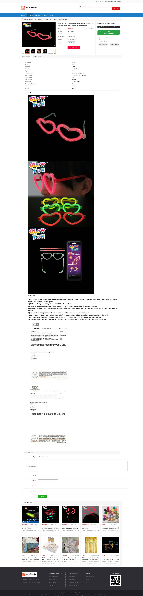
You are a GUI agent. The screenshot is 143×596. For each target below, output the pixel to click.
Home (23, 15)
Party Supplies (63, 19)
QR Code (104, 1)
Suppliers (81, 6)
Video (51, 15)
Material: (27, 66)
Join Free (51, 585)
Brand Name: (28, 77)
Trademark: (28, 81)
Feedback (88, 582)
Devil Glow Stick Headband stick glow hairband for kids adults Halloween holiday (70, 528)
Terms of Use (72, 576)
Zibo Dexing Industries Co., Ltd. (106, 23)
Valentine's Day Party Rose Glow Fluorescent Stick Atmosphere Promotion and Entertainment (50, 528)
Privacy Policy (72, 579)
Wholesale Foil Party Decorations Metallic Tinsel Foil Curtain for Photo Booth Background (90, 559)
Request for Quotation (54, 576)
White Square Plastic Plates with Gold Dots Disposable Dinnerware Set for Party (50, 559)
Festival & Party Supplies (50, 19)
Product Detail (26, 56)
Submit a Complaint (73, 585)
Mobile (111, 1)
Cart (98, 1)
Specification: (29, 86)
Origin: (27, 88)
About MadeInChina (90, 576)
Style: (26, 71)
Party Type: (28, 68)
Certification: (29, 75)
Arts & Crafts (38, 19)
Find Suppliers (52, 582)
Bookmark (118, 1)
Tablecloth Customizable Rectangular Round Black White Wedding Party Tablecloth (30, 559)
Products (88, 6)
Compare (91, 28)
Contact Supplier (37, 56)
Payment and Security (74, 582)
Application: (28, 79)
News (45, 15)
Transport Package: (30, 83)
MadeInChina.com (28, 19)
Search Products (53, 579)
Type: (26, 64)
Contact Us (88, 579)
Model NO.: (28, 62)
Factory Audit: (29, 73)
